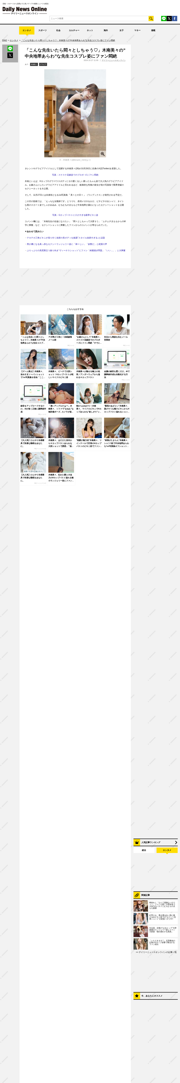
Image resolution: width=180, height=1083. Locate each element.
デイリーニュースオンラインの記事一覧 (157, 952)
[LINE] (163, 18)
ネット (90, 30)
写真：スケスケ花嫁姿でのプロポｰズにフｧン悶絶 (75, 175)
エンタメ (27, 30)
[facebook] (174, 18)
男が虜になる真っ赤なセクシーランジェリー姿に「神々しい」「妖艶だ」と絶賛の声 (67, 244)
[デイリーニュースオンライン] (25, 9)
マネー (137, 30)
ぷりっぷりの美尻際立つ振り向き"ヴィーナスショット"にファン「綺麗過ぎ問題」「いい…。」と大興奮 (76, 250)
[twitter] (169, 18)
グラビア (43, 64)
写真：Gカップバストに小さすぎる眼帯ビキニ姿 (75, 215)
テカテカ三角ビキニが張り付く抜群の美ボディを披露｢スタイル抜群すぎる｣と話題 (66, 238)
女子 (122, 30)
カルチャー (74, 30)
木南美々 (34, 64)
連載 (153, 30)
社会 (58, 30)
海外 (106, 30)
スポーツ (42, 30)
